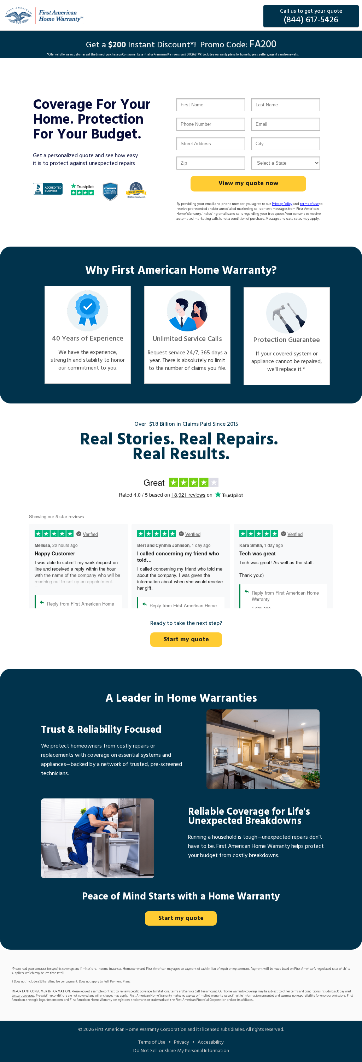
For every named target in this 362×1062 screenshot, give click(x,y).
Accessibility (211, 1042)
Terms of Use (151, 1042)
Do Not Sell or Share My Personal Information (181, 1051)
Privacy (181, 1042)
